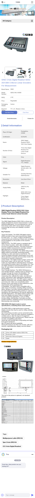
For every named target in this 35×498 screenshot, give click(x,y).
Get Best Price (9, 112)
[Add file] (2, 495)
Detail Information (12, 118)
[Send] (32, 495)
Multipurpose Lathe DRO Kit (13, 438)
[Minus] (32, 454)
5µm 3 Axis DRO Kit (10, 442)
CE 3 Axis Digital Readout (12, 446)
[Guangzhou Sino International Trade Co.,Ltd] (18, 2)
